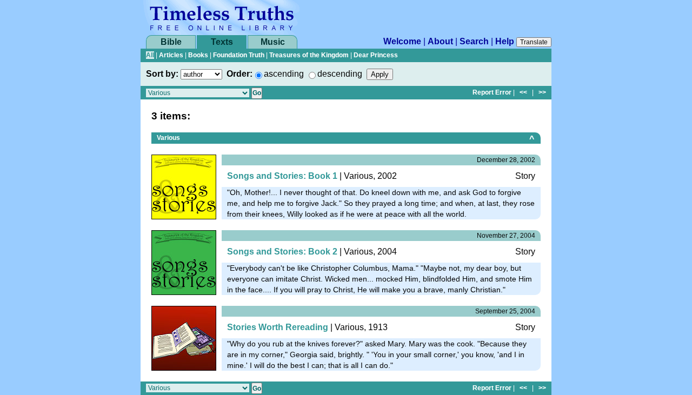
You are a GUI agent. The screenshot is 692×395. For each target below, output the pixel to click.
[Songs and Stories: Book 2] (183, 261)
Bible (171, 41)
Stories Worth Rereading (277, 327)
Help (504, 41)
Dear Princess (376, 55)
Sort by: (162, 73)
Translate (534, 42)
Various (168, 138)
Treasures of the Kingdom (309, 55)
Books (198, 55)
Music (273, 41)
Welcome (402, 41)
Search (474, 41)
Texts (222, 41)
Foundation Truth (238, 55)
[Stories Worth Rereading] (183, 337)
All (150, 55)
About (440, 41)
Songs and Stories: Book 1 (282, 175)
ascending (284, 73)
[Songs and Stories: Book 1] (183, 186)
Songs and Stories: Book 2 (282, 251)
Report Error (492, 92)
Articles (171, 55)
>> (542, 92)
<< (523, 92)
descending (339, 73)
